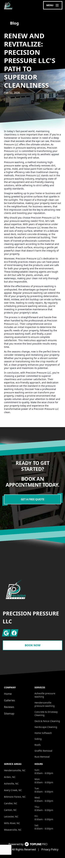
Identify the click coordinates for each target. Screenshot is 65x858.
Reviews (9, 707)
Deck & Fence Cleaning (47, 721)
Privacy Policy (49, 849)
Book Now (32, 645)
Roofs (37, 744)
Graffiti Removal (43, 750)
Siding (38, 738)
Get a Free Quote (32, 499)
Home (8, 694)
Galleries (9, 700)
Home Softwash (43, 732)
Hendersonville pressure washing (44, 704)
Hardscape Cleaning (45, 727)
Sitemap (9, 713)
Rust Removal (42, 756)
